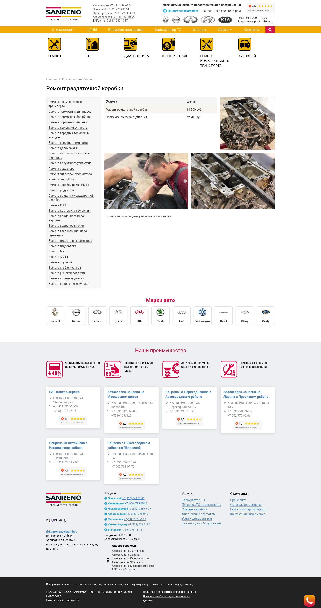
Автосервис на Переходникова (130, 558)
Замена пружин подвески (66, 278)
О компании (62, 29)
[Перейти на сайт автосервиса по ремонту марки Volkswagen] (202, 316)
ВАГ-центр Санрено (123, 569)
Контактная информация (247, 514)
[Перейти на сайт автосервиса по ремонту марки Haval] (223, 316)
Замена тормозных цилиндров (70, 111)
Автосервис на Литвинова (128, 550)
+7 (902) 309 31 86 (139, 524)
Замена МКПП (59, 251)
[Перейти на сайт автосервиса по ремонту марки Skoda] (160, 316)
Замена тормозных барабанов (70, 117)
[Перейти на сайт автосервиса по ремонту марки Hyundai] (118, 316)
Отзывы (199, 29)
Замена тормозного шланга (68, 122)
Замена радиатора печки (66, 225)
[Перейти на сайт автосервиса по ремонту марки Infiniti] (97, 316)
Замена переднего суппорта (68, 142)
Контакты (252, 29)
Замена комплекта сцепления (69, 210)
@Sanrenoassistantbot (183, 11)
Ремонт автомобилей (77, 79)
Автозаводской (102, 16)
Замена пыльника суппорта (68, 127)
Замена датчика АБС (63, 148)
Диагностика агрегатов (198, 514)
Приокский (99, 9)
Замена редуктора (62, 190)
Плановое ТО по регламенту (201, 504)
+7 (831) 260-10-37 (117, 20)
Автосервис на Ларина (126, 554)
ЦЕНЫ (92, 29)
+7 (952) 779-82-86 (133, 498)
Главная (52, 79)
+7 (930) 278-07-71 (139, 513)
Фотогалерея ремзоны (245, 504)
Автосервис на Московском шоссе (133, 565)
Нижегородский (102, 13)
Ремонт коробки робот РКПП (69, 185)
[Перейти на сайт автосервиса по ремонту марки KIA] (139, 316)
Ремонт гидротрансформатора (70, 174)
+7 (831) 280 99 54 (118, 9)
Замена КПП (57, 205)
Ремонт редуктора (61, 168)
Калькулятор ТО (168, 29)
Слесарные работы (195, 509)
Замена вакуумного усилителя (70, 163)
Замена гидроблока (63, 246)
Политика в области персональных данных (169, 591)
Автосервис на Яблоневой (128, 562)
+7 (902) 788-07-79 (140, 508)
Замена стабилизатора (65, 267)
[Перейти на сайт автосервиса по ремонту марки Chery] (244, 316)
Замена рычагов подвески (67, 273)
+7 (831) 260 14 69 (124, 13)
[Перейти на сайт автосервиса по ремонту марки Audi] (181, 316)
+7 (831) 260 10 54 (123, 16)
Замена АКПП (58, 257)
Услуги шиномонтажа (197, 518)
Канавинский (101, 5)
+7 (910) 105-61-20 (135, 519)
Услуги (223, 29)
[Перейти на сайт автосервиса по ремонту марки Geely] (266, 316)
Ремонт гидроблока (62, 179)
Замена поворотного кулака (68, 284)
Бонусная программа (125, 29)
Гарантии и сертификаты (247, 509)
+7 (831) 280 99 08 (121, 5)
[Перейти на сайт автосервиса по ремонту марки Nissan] (76, 316)
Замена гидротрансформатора (70, 240)
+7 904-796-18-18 (131, 529)
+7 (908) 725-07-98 (136, 503)
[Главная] (73, 498)
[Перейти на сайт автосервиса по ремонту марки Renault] (55, 316)
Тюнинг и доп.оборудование (201, 523)
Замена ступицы (60, 262)
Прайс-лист (238, 500)
